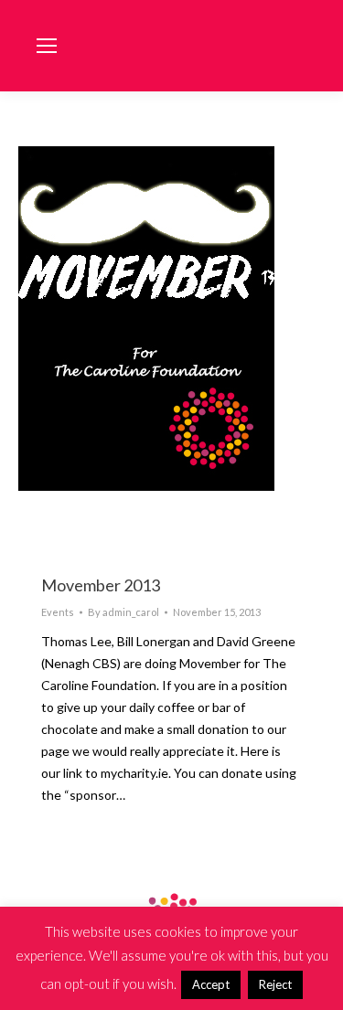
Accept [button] (211, 984)
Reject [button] (275, 984)
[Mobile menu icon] (46, 46)
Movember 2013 (100, 585)
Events (57, 612)
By (123, 612)
